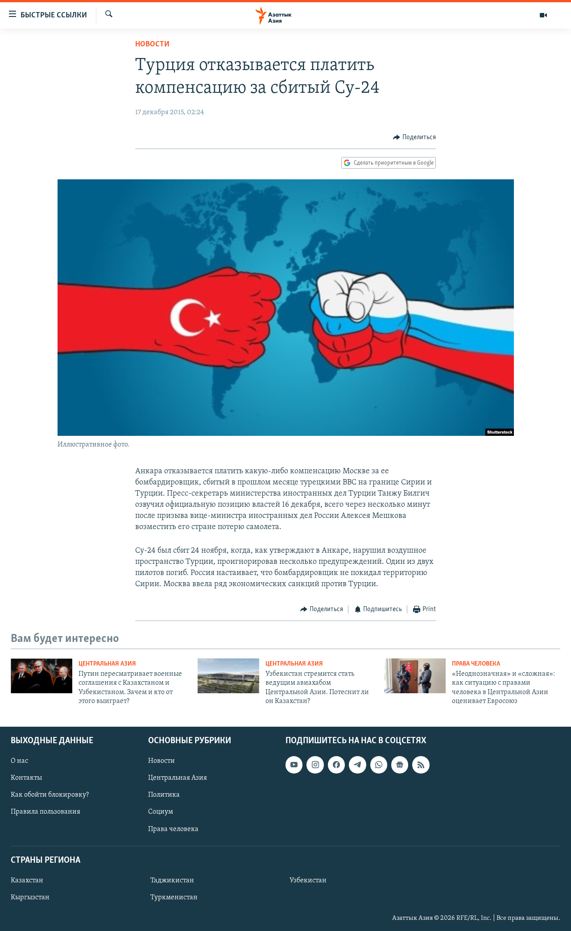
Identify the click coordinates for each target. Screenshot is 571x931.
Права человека (476, 664)
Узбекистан (308, 880)
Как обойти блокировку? (50, 795)
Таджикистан (172, 880)
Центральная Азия (107, 664)
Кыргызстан (30, 897)
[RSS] (420, 764)
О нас (19, 761)
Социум (160, 811)
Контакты (26, 778)
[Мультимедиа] (543, 15)
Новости (152, 45)
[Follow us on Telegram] (357, 764)
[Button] (414, 137)
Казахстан (27, 880)
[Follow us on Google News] (399, 764)
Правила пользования (45, 811)
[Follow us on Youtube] (294, 764)
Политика (164, 795)
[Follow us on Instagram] (314, 764)
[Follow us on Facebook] (336, 764)
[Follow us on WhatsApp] (378, 764)
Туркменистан (174, 897)
